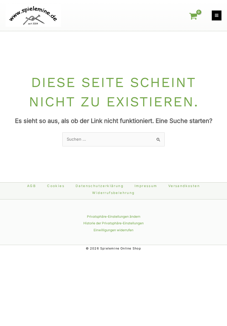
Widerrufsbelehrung (113, 193)
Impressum (146, 186)
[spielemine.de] (33, 15)
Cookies (56, 186)
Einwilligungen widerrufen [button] (113, 230)
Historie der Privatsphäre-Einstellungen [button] (113, 223)
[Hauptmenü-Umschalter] (216, 15)
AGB (31, 186)
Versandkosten (184, 186)
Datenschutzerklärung (99, 186)
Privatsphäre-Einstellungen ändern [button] (113, 217)
